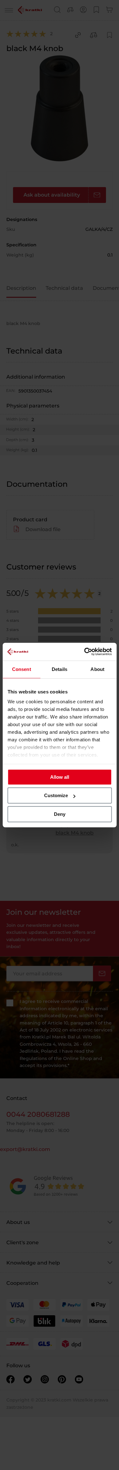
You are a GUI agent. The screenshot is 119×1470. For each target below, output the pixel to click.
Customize (56, 795)
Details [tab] (59, 669)
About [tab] (97, 669)
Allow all (59, 777)
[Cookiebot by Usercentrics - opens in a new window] (85, 651)
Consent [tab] (21, 669)
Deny (59, 814)
